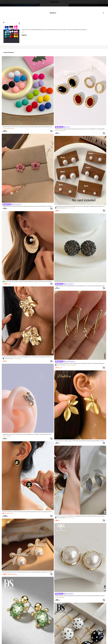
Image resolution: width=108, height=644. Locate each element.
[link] (28, 126)
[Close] (103, 13)
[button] (51, 131)
